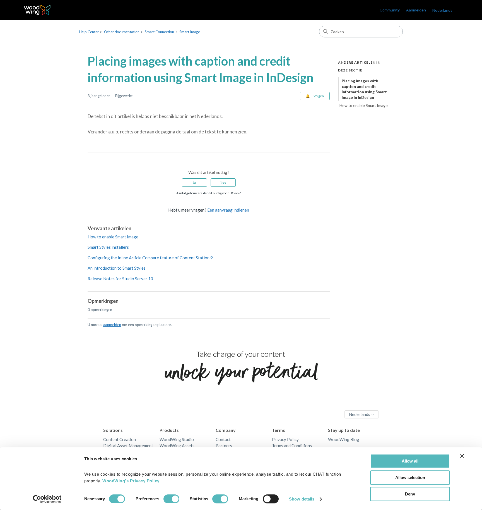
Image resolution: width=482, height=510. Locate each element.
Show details (301, 499)
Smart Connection (159, 32)
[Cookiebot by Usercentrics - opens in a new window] (47, 499)
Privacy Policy (285, 439)
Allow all (410, 461)
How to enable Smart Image (113, 236)
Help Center (89, 32)
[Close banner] (462, 456)
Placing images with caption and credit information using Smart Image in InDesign (364, 89)
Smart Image (189, 32)
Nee (223, 182)
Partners (224, 445)
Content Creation (119, 439)
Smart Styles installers (108, 247)
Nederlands (360, 414)
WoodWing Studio (177, 439)
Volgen (319, 96)
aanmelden (112, 324)
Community (390, 10)
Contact (223, 439)
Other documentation (121, 32)
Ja (194, 182)
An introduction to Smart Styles (117, 267)
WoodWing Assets (177, 445)
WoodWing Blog (343, 439)
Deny (410, 494)
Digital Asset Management (128, 445)
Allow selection (410, 477)
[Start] (37, 10)
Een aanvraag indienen (228, 209)
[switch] (171, 498)
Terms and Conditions (292, 445)
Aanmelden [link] (416, 10)
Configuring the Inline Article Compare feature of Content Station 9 (150, 257)
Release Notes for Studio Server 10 (120, 278)
